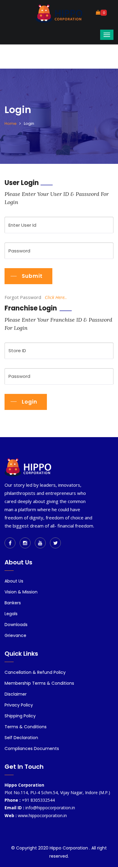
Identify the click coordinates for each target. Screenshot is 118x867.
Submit (32, 276)
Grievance (15, 635)
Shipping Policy (20, 716)
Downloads (16, 625)
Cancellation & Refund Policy (35, 672)
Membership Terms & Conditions (39, 683)
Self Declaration (21, 738)
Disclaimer (16, 694)
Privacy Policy (19, 705)
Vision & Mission (21, 592)
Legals (11, 614)
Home (11, 123)
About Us (14, 581)
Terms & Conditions (26, 727)
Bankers (13, 603)
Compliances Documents (32, 748)
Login (29, 401)
